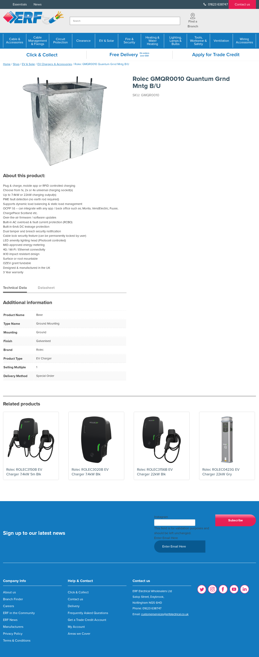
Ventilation (221, 41)
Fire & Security (129, 40)
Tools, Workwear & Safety (198, 40)
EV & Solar (106, 41)
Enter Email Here (166, 538)
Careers (8, 606)
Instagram (161, 517)
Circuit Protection (60, 40)
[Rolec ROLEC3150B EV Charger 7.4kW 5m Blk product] (31, 439)
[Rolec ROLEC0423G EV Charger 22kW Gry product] (227, 439)
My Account (76, 627)
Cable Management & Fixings (37, 40)
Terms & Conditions (16, 641)
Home (7, 64)
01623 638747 (217, 4)
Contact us (242, 4)
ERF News (10, 620)
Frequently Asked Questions (88, 613)
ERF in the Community (19, 613)
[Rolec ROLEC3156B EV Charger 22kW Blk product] (161, 439)
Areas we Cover (79, 634)
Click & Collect (78, 592)
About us (9, 592)
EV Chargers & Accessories (54, 64)
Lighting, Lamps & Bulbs (175, 40)
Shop (16, 64)
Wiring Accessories (244, 40)
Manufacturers (13, 627)
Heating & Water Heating (152, 40)
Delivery (74, 606)
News (37, 4)
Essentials (20, 4)
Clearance (83, 41)
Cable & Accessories (14, 40)
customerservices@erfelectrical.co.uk (165, 614)
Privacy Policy (12, 634)
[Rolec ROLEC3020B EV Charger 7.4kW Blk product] (96, 439)
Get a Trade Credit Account (87, 620)
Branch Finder (13, 599)
